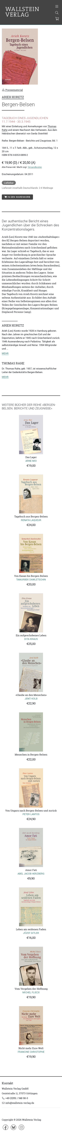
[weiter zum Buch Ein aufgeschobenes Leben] (31, 612)
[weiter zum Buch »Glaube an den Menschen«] (31, 672)
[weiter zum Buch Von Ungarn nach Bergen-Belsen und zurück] (31, 787)
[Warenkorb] (56, 19)
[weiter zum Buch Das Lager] (31, 434)
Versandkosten (35, 167)
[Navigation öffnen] (56, 7)
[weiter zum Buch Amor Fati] (31, 847)
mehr (5, 353)
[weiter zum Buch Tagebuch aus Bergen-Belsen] (31, 494)
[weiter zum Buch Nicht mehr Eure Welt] (31, 1025)
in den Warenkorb (18, 197)
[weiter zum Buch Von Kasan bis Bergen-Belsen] (31, 553)
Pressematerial (14, 90)
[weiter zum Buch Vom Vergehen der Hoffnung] (31, 966)
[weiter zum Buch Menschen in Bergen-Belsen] (31, 732)
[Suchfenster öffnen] (56, 13)
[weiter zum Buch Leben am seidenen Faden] (31, 907)
